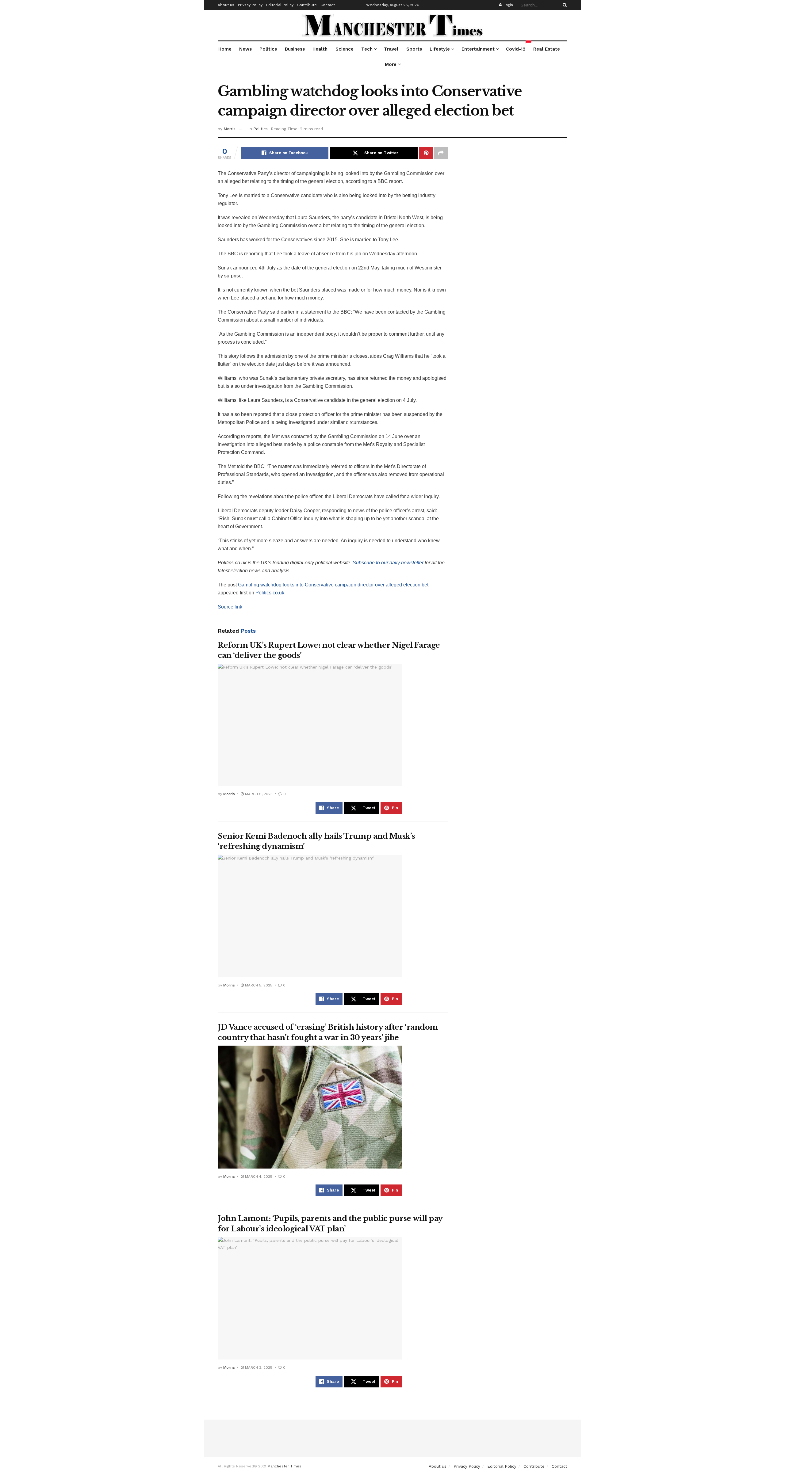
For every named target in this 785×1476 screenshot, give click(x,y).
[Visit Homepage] (393, 25)
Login (507, 5)
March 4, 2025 (258, 1176)
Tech (367, 49)
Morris (230, 129)
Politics (268, 49)
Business (295, 49)
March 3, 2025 (258, 1367)
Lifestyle (440, 49)
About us (226, 5)
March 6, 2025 (258, 794)
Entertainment (478, 49)
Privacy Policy (250, 5)
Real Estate (546, 49)
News (245, 49)
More (390, 64)
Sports (414, 49)
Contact (327, 5)
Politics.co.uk (269, 592)
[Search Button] (564, 5)
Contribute (307, 5)
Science (344, 49)
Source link (230, 606)
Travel (391, 49)
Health (319, 49)
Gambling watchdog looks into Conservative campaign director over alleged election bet (333, 584)
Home (225, 49)
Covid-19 (516, 46)
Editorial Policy (279, 5)
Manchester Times (284, 1466)
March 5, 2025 (258, 985)
